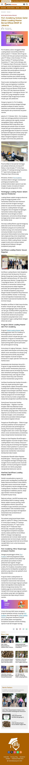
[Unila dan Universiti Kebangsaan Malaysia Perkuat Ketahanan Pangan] (7, 669)
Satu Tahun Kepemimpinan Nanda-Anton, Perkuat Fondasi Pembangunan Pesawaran (7, 646)
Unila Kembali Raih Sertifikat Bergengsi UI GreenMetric (21, 646)
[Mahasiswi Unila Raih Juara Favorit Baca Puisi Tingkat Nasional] (21, 654)
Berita (2, 15)
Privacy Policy (14, 757)
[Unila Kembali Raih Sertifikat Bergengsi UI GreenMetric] (21, 639)
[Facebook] (8, 752)
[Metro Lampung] (11, 4)
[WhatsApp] (17, 752)
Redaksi (8, 758)
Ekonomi (14, 15)
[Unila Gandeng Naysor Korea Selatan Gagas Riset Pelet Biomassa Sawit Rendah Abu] (7, 654)
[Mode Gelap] (24, 4)
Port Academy (17, 178)
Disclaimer (22, 757)
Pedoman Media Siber (18, 758)
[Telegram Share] (23, 629)
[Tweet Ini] (17, 629)
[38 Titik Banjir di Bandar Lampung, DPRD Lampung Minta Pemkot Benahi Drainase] (21, 669)
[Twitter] (11, 752)
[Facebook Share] (13, 629)
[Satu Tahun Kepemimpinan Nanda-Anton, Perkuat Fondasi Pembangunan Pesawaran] (7, 639)
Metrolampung (8, 28)
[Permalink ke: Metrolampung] (2, 28)
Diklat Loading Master (13, 330)
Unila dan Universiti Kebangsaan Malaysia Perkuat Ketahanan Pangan (7, 675)
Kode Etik (6, 757)
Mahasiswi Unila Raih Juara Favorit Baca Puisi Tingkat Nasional (21, 660)
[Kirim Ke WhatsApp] (26, 629)
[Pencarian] (27, 4)
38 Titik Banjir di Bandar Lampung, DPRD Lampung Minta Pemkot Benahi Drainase (21, 675)
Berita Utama (8, 15)
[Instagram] (14, 752)
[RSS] (20, 752)
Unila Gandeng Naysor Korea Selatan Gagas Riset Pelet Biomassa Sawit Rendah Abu (7, 660)
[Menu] (2, 4)
